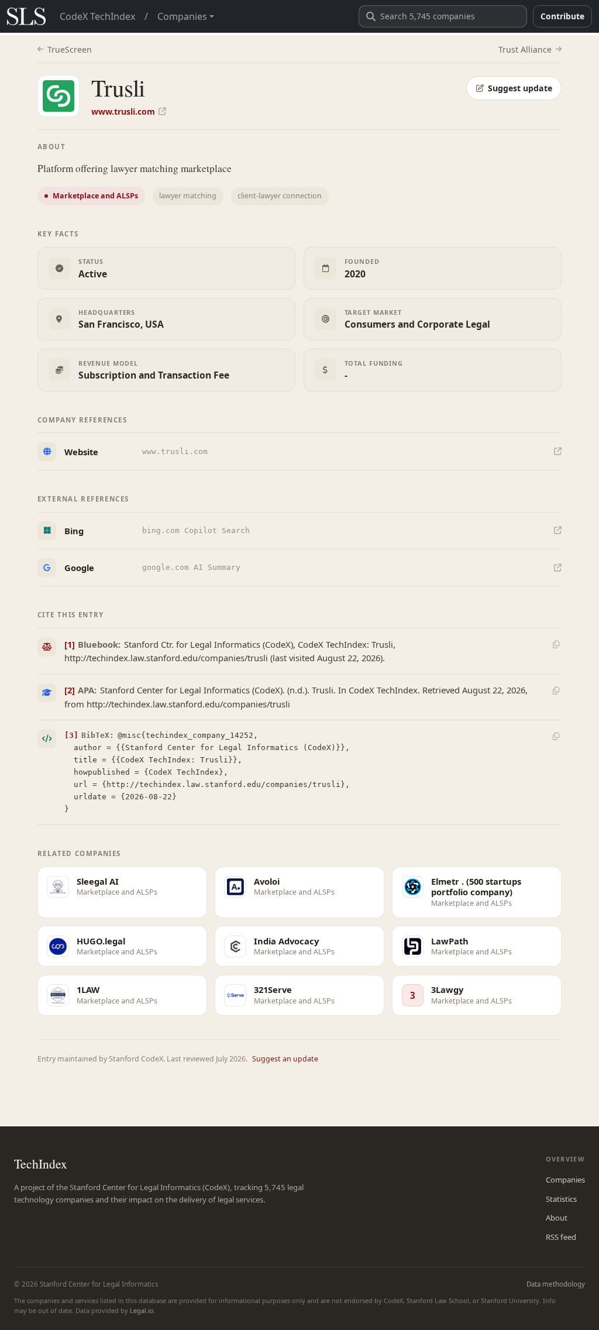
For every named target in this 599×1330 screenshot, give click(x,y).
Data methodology (555, 1284)
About (556, 1217)
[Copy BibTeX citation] (556, 737)
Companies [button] (182, 16)
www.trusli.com (123, 111)
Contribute (562, 16)
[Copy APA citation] (556, 690)
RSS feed (561, 1237)
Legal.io (142, 1310)
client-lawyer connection (279, 196)
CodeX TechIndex (97, 16)
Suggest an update (285, 1059)
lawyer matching (187, 196)
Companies (565, 1179)
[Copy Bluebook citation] (556, 645)
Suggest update (520, 88)
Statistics (561, 1199)
